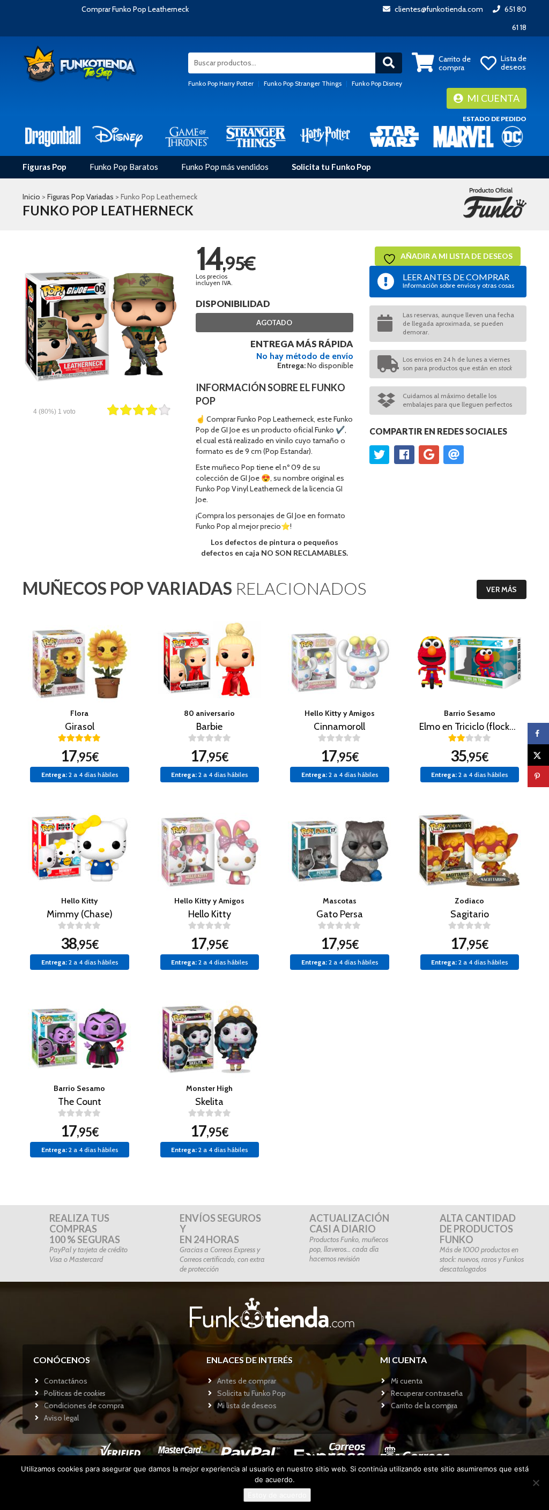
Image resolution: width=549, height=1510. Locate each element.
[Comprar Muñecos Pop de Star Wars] (394, 135)
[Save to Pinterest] (538, 776)
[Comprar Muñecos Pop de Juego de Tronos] (186, 135)
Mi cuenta (492, 98)
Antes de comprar (246, 1381)
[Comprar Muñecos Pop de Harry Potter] (325, 135)
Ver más (501, 589)
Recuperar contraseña (427, 1393)
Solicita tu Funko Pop (331, 166)
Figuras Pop (44, 166)
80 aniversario (209, 713)
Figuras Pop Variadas (80, 196)
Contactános (65, 1381)
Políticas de (74, 1393)
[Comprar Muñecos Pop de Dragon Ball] (53, 135)
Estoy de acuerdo (277, 1495)
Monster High (209, 1088)
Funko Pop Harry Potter (221, 83)
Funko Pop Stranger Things (303, 83)
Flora (79, 713)
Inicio (31, 196)
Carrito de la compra (424, 1405)
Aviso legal (61, 1418)
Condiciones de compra (84, 1405)
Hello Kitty (79, 901)
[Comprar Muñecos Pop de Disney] (117, 135)
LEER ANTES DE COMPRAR (458, 280)
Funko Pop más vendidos (225, 166)
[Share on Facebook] (538, 733)
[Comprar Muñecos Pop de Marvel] (463, 135)
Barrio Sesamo (469, 713)
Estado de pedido (494, 119)
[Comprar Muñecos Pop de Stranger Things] (256, 135)
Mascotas (340, 901)
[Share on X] (538, 755)
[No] (535, 1482)
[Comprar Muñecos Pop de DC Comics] (512, 135)
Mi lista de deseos (247, 1405)
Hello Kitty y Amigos (340, 713)
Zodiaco (469, 901)
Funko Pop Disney (377, 83)
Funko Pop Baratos (124, 166)
